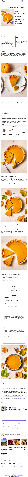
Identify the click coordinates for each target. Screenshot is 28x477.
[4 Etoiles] (17, 10)
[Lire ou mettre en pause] (1, 33)
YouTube (14, 467)
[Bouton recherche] (24, 1)
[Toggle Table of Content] (26, 31)
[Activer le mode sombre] (22, 1)
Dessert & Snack (13, 7)
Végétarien (21, 7)
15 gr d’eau (16, 300)
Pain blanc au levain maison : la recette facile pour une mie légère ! (12, 426)
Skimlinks (15, 474)
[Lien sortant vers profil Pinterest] (4, 413)
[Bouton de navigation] (26, 1)
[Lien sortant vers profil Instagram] (1, 413)
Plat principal (2, 467)
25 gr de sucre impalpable (8, 300)
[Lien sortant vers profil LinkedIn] (6, 413)
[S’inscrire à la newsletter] (20, 418)
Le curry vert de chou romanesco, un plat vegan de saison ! (26, 19)
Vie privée (20, 466)
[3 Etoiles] (16, 10)
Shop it (4, 134)
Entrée (2, 466)
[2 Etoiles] (15, 10)
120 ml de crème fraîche (8, 306)
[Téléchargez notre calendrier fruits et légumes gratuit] (3, 434)
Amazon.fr (13, 474)
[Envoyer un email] (9, 413)
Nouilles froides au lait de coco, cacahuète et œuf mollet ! (11, 429)
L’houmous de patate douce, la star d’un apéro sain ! (1, 19)
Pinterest (20, 21)
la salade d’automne (18, 398)
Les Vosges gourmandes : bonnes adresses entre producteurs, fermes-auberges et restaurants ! (4, 449)
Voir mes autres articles (13, 407)
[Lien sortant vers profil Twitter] (2, 413)
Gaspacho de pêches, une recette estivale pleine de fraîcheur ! (12, 425)
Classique (7, 7)
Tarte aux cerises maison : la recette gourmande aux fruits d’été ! (12, 423)
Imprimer (14, 288)
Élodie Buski (17, 18)
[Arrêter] (3, 33)
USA (18, 7)
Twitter (19, 21)
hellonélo (21, 408)
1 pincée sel (16, 301)
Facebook (17, 21)
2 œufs (16, 306)
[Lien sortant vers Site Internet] (7, 413)
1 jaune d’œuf (6, 301)
